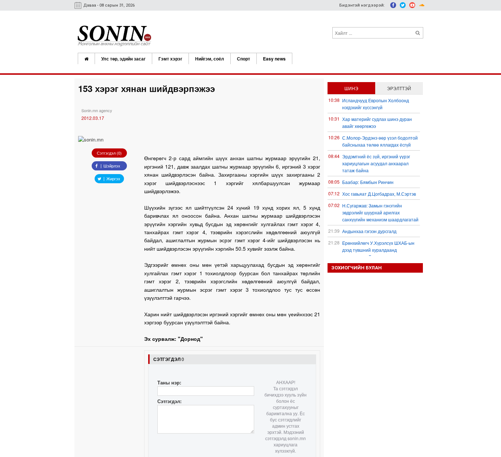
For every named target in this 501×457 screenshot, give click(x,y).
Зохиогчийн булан (356, 267)
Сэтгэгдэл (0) (109, 153)
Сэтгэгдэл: (169, 401)
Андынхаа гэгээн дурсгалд (369, 231)
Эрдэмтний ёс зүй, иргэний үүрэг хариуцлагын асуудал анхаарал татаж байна (376, 163)
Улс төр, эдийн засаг (123, 58)
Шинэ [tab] (351, 88)
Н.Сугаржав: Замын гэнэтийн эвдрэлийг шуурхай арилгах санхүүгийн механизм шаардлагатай (380, 212)
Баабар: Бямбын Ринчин (368, 182)
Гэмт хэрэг (170, 58)
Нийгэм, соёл (209, 58)
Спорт (243, 58)
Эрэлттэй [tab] (399, 88)
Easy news (274, 58)
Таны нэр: (169, 382)
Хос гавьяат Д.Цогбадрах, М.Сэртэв (379, 194)
